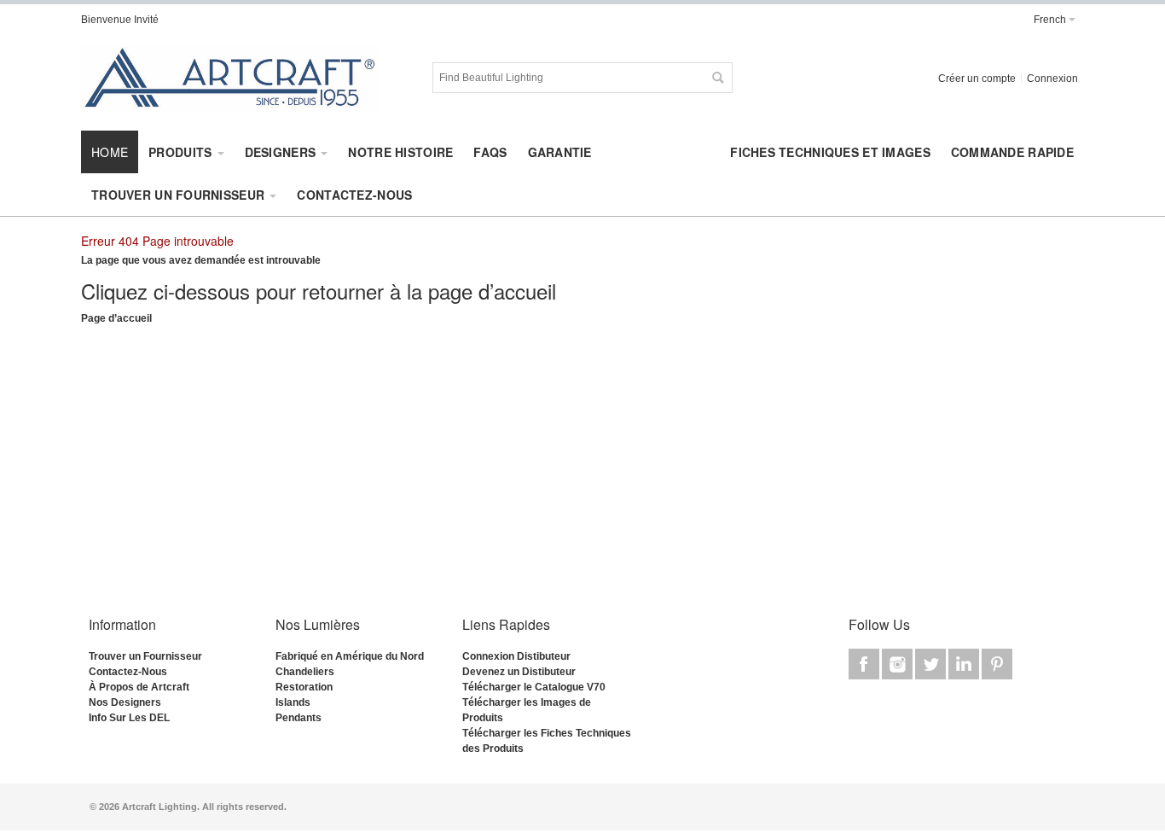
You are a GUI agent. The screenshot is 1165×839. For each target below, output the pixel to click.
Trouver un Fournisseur (145, 656)
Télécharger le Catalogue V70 (534, 687)
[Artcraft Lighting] (230, 78)
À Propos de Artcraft (139, 687)
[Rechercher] (717, 77)
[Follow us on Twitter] (931, 665)
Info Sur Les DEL (129, 718)
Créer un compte (977, 78)
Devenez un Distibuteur (519, 672)
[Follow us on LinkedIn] (965, 665)
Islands (292, 702)
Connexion (1052, 78)
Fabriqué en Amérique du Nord (349, 656)
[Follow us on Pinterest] (997, 665)
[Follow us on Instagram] (898, 665)
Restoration (304, 687)
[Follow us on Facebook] (865, 665)
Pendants (298, 718)
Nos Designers (125, 702)
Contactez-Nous (128, 672)
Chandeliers (304, 672)
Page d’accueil (116, 318)
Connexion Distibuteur (516, 656)
